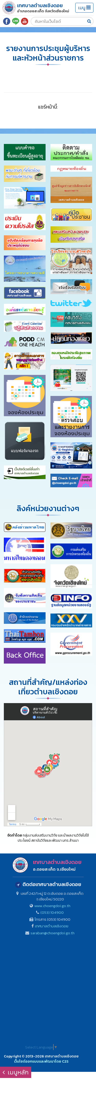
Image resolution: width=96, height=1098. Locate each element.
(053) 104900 (52, 912)
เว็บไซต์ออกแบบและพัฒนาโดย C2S (41, 1061)
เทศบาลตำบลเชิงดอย (51, 926)
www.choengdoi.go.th (52, 906)
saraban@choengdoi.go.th (52, 933)
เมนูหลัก (17, 1072)
